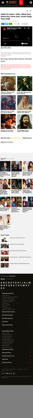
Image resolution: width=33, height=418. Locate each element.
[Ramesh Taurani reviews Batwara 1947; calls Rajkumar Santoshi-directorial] (16, 166)
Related (3, 158)
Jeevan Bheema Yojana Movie (8, 300)
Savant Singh (7, 67)
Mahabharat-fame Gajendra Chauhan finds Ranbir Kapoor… (27, 209)
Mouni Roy (8, 66)
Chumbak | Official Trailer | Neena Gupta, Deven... (20, 263)
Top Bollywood (7, 349)
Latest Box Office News (7, 336)
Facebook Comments (7, 142)
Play (14, 89)
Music (20, 66)
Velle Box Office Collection (16, 59)
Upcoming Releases (6, 343)
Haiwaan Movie (5, 303)
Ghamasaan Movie (6, 304)
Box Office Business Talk (7, 339)
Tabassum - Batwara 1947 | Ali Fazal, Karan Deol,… (7, 93)
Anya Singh (12, 64)
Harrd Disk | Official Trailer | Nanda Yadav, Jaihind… (16, 191)
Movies (3, 279)
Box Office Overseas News (8, 340)
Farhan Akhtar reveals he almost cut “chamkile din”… (28, 191)
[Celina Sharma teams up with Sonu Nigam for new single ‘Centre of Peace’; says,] (5, 219)
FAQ (11, 370)
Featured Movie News (7, 334)
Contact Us (25, 369)
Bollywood (8, 356)
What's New (10, 158)
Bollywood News (6, 333)
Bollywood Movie (8, 311)
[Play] (13, 187)
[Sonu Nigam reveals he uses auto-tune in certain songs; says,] (5, 166)
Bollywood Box (7, 325)
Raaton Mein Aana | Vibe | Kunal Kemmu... (18, 250)
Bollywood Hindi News (7, 347)
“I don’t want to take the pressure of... (17, 237)
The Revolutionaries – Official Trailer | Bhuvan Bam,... (21, 257)
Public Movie (7, 315)
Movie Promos (15, 66)
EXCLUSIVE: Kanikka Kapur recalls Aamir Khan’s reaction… (4, 192)
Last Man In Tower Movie (7, 301)
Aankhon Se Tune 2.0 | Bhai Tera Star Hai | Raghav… (7, 112)
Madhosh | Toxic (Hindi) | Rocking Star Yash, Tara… (7, 131)
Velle (9, 69)
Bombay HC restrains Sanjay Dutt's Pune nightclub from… (15, 209)
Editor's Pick (27, 64)
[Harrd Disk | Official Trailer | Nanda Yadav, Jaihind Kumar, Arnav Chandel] (16, 184)
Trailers (6, 69)
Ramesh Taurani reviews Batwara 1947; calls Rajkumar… (15, 174)
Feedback (20, 369)
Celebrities (10, 279)
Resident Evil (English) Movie (8, 309)
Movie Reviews (5, 345)
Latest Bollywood (8, 331)
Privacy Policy (13, 369)
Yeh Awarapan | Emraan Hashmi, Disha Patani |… (23, 131)
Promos (24, 66)
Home (2, 369)
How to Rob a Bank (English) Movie (10, 297)
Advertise (7, 369)
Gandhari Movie (5, 295)
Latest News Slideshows (7, 342)
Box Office (7, 318)
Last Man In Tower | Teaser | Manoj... (17, 244)
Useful (5, 359)
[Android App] (11, 373)
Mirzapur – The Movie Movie (8, 298)
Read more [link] (3, 56)
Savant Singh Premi (16, 67)
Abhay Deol (6, 64)
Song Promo (27, 67)
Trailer (2, 69)
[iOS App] (14, 373)
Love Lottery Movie (6, 307)
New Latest (6, 352)
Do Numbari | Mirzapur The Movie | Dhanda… (24, 93)
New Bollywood (8, 293)
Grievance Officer (5, 370)
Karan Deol (3, 66)
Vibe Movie (4, 306)
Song (22, 67)
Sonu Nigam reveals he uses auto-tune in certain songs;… (5, 174)
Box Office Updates (6, 337)
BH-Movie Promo (20, 64)
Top (5, 321)
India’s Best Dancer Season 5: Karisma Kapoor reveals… (27, 174)
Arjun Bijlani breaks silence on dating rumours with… (5, 209)
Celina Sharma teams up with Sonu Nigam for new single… (5, 227)
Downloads (7, 362)
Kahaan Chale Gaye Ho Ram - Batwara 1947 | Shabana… (24, 112)
